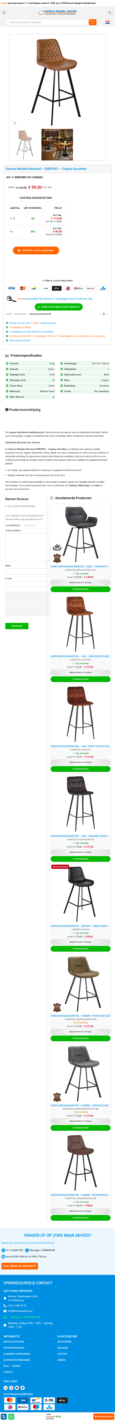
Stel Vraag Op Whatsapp (20, 1266)
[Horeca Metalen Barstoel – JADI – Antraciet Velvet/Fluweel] (81, 804)
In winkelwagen (105, 1417)
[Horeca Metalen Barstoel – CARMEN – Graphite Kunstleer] (81, 1073)
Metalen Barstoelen (40, 314)
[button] (108, 22)
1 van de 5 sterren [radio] (25, 525)
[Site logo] (57, 12)
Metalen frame (47, 391)
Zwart (52, 385)
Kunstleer (104, 385)
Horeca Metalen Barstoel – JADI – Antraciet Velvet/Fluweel (81, 836)
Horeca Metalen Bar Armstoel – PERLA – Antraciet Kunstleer (81, 566)
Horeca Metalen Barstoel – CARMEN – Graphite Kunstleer (81, 1105)
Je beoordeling (13, 530)
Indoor (51, 369)
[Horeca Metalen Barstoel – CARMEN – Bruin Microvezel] (81, 1163)
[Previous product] (100, 314)
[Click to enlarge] (15, 123)
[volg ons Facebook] (11, 1388)
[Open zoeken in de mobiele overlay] (51, 22)
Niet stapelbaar (101, 391)
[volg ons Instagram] (5, 1388)
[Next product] (107, 314)
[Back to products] (103, 314)
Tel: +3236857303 (14, 1250)
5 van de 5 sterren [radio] (34, 525)
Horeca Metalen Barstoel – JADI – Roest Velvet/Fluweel (81, 746)
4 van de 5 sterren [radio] (32, 525)
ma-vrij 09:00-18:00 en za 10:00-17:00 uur (25, 1256)
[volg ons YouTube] (17, 1388)
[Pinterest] (23, 1388)
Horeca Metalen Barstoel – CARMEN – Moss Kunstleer (80, 1016)
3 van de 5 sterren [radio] (29, 525)
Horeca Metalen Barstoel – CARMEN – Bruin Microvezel (81, 1195)
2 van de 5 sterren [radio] (27, 525)
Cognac (105, 380)
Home (8, 314)
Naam (8, 565)
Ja (53, 397)
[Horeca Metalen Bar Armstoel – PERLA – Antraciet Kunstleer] (81, 534)
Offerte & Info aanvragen (38, 250)
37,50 (52, 374)
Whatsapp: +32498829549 (42, 1250)
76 (53, 380)
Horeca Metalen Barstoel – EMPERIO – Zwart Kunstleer (81, 926)
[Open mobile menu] (4, 13)
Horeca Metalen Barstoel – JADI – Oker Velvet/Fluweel (81, 656)
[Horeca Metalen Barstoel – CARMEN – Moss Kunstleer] (81, 984)
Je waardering (13, 525)
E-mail (8, 578)
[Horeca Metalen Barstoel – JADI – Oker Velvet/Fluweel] (81, 624)
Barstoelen (20, 314)
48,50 (106, 374)
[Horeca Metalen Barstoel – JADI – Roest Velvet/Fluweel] (81, 714)
